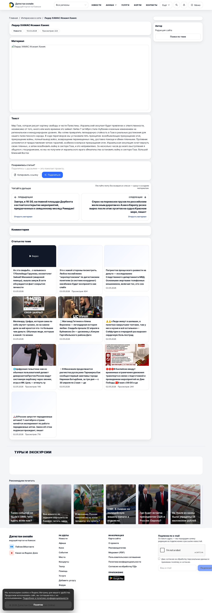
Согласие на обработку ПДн (122, 566)
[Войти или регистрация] (184, 5)
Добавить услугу (67, 580)
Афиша (110, 5)
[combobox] (70, 5)
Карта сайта (114, 538)
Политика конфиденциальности (124, 562)
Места (62, 557)
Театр (62, 566)
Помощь (63, 571)
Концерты (64, 562)
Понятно (38, 604)
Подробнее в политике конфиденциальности (45, 598)
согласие (186, 562)
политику (175, 562)
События (63, 552)
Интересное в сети (31, 18)
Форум (137, 5)
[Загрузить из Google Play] (116, 578)
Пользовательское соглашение (124, 557)
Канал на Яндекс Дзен (24, 553)
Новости (96, 5)
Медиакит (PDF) (116, 552)
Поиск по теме (178, 36)
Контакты (151, 5)
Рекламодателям (117, 548)
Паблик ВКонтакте (22, 546)
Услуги (125, 5)
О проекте (113, 543)
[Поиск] (177, 5)
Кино (61, 548)
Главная (13, 18)
